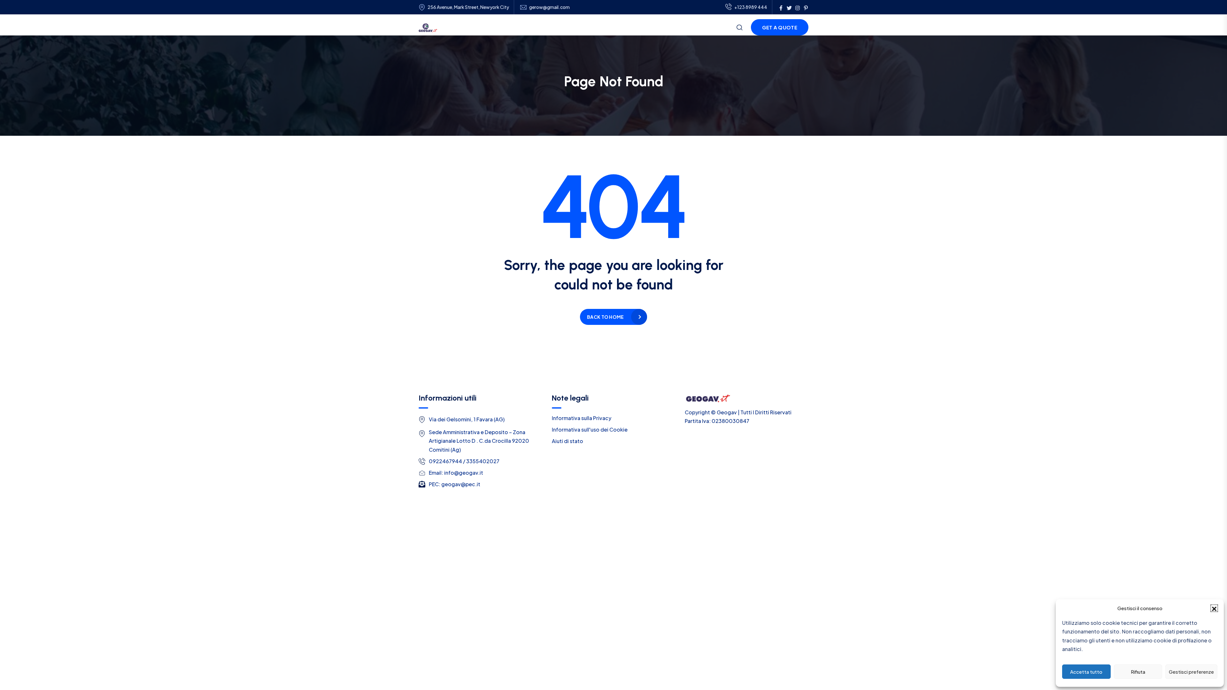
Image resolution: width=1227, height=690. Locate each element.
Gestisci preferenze (1191, 672)
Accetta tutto (1086, 672)
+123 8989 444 (750, 7)
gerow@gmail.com (549, 7)
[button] (1214, 608)
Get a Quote (779, 27)
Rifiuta (1138, 672)
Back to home (605, 317)
